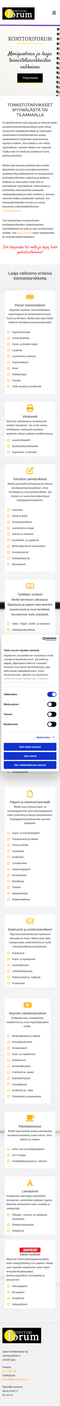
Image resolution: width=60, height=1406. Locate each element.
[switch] (51, 704)
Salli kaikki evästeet (30, 746)
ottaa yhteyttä (24, 232)
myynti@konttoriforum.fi (15, 1379)
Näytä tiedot (43, 737)
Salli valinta (30, 755)
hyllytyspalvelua (11, 210)
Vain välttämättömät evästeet (30, 765)
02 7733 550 (9, 1371)
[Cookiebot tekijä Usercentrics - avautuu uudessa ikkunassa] (42, 639)
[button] (30, 78)
